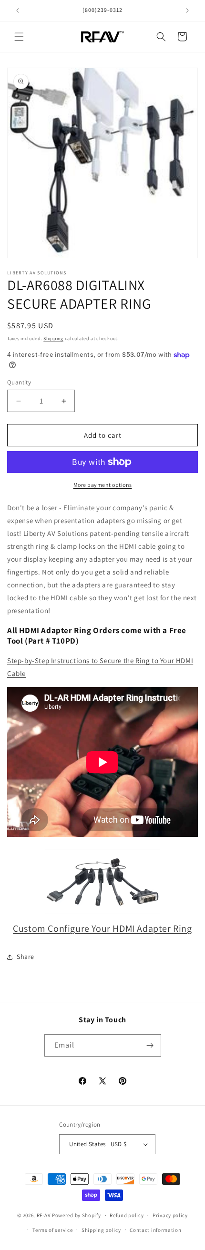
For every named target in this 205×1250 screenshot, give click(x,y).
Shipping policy (101, 1230)
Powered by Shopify (76, 1215)
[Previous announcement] (17, 10)
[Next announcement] (187, 10)
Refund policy (127, 1215)
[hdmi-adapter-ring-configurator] (102, 881)
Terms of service (52, 1230)
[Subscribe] (150, 1045)
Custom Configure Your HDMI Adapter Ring (102, 928)
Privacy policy (170, 1215)
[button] (19, 36)
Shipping (53, 338)
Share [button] (25, 956)
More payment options (102, 484)
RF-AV (44, 1215)
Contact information (155, 1230)
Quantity (19, 382)
